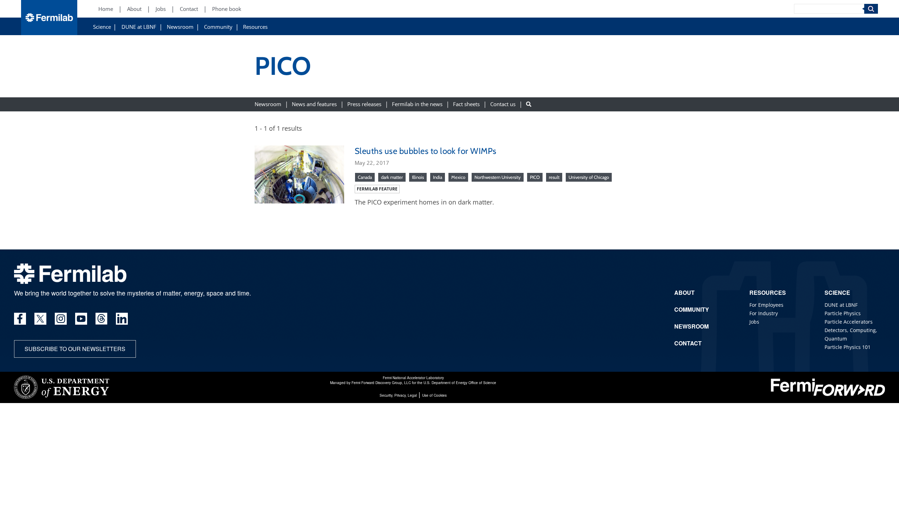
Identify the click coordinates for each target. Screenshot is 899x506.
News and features (314, 104)
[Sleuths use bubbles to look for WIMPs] (299, 173)
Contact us (503, 104)
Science (102, 27)
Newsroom (180, 27)
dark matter (392, 177)
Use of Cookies (434, 395)
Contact (189, 9)
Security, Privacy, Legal (398, 395)
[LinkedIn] (122, 319)
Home (105, 9)
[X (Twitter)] (40, 319)
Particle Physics (843, 313)
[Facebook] (20, 319)
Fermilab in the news (417, 104)
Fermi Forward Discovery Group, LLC (381, 382)
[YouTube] (81, 319)
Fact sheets (466, 104)
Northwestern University (497, 177)
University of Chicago (589, 177)
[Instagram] (61, 319)
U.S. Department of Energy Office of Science (460, 382)
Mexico (458, 177)
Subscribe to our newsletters (75, 349)
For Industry (763, 313)
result (554, 177)
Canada (365, 177)
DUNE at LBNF (139, 27)
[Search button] (528, 104)
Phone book (226, 9)
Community (218, 27)
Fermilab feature (377, 189)
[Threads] (101, 319)
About (134, 9)
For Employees (766, 304)
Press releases (364, 104)
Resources (255, 27)
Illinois (418, 177)
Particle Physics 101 (848, 347)
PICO (535, 177)
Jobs (161, 9)
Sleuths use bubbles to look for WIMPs (426, 151)
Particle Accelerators (849, 321)
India (437, 177)
